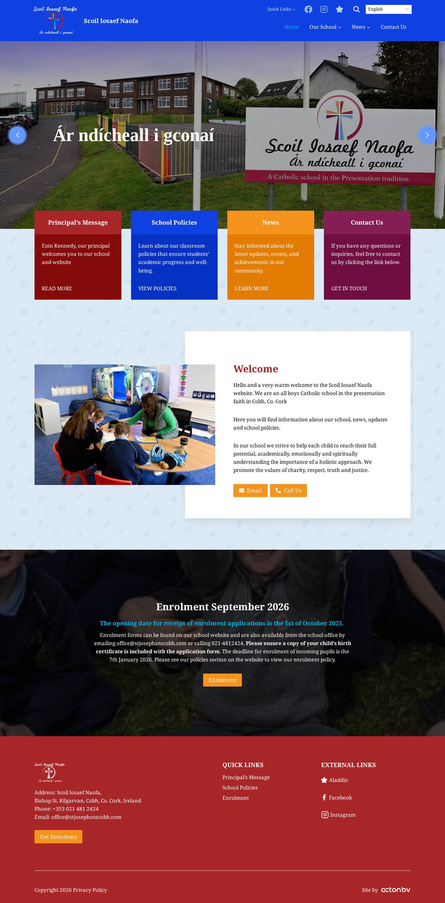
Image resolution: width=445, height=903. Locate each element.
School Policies (240, 787)
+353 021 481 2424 (76, 808)
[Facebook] (308, 9)
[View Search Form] (356, 9)
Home (292, 26)
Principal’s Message (246, 777)
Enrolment (235, 797)
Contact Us (394, 26)
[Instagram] (324, 9)
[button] (17, 135)
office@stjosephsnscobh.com (86, 816)
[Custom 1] (339, 9)
